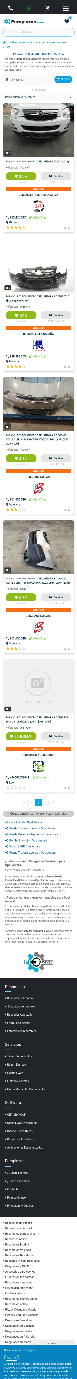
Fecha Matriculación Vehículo (26, 1089)
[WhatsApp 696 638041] (29, 8)
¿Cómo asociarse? (18, 1181)
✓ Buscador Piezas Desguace (21, 1261)
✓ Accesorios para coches (18, 1271)
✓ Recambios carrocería (17, 1282)
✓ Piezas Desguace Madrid (19, 1309)
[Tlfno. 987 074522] (11, 8)
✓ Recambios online (15, 1304)
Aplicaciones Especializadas (25, 1147)
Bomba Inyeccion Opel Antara (28, 840)
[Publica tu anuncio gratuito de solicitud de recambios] (48, 8)
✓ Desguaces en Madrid (17, 1342)
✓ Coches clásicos (14, 1293)
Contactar (13, 1189)
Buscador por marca (20, 998)
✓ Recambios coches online (19, 1298)
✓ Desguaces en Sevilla (17, 1331)
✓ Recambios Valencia (16, 1250)
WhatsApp (39, 217)
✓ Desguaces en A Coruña (18, 1336)
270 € (23, 176)
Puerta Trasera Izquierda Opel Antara (32, 828)
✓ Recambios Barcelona (17, 1255)
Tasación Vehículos (19, 1056)
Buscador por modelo (21, 1006)
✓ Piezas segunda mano (17, 1288)
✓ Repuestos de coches (17, 1223)
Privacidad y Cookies (20, 1205)
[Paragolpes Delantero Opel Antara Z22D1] (38, 130)
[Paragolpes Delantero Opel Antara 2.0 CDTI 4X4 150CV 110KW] (38, 686)
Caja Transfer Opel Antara (25, 822)
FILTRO (65, 79)
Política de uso (16, 1197)
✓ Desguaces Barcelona (17, 1320)
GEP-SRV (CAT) (17, 1114)
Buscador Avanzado (20, 1014)
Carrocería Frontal (30, 42)
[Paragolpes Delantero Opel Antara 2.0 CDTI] (38, 265)
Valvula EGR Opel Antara (24, 846)
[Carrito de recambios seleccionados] (66, 22)
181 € (23, 316)
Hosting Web (15, 1073)
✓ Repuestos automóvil (17, 1228)
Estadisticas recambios (22, 1031)
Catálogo (13, 42)
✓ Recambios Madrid (15, 1244)
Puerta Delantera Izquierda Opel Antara (33, 834)
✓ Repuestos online (14, 1239)
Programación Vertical (21, 1139)
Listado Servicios (18, 1081)
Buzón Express (16, 1064)
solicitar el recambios (35, 930)
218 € (23, 459)
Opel (7, 47)
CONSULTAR (23, 737)
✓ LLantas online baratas (18, 1277)
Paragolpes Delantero (55, 42)
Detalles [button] (58, 176)
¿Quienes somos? (18, 1173)
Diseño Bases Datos (20, 1131)
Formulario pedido (18, 1023)
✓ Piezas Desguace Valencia (20, 1315)
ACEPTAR (11, 1357)
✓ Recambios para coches (18, 1233)
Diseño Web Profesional (22, 1123)
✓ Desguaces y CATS (15, 1266)
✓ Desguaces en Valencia (18, 1326)
